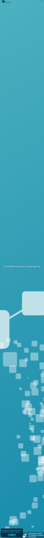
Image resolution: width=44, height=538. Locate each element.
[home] (6, 1)
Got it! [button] (12, 534)
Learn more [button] (17, 531)
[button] (41, 1)
